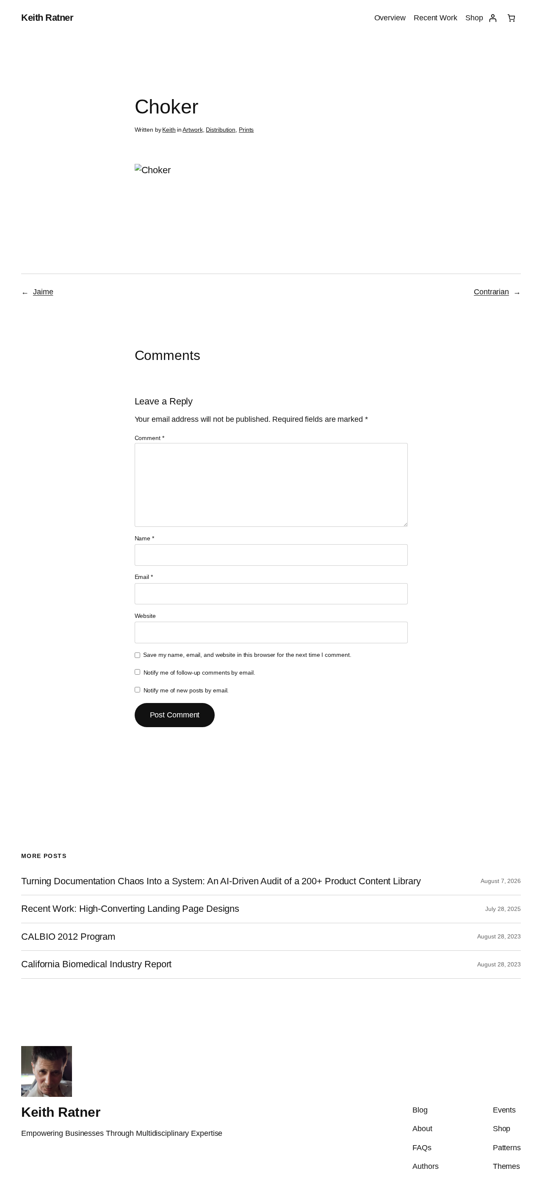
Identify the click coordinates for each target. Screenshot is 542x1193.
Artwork (192, 129)
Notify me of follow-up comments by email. (199, 672)
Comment (149, 438)
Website (145, 615)
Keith (169, 129)
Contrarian (491, 292)
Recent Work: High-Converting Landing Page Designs (130, 909)
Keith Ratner (47, 17)
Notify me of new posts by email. (186, 690)
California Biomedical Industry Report (96, 964)
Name (144, 538)
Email (144, 576)
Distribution (220, 129)
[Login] (492, 18)
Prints (246, 129)
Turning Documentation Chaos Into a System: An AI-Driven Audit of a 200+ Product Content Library (221, 881)
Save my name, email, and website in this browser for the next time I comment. (247, 654)
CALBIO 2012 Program (68, 937)
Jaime (43, 292)
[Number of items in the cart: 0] (511, 18)
